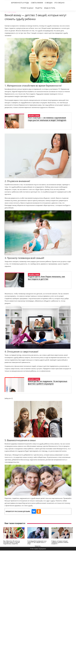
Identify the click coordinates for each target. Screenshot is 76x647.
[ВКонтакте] (34, 511)
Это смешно (59, 3)
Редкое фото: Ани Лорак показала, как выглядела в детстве (46, 277)
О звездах (48, 3)
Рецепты (38, 8)
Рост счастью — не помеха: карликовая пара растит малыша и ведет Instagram (47, 118)
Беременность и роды (20, 3)
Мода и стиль (49, 8)
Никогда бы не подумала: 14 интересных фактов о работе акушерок (47, 382)
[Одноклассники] (38, 511)
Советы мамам (37, 3)
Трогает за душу (26, 8)
